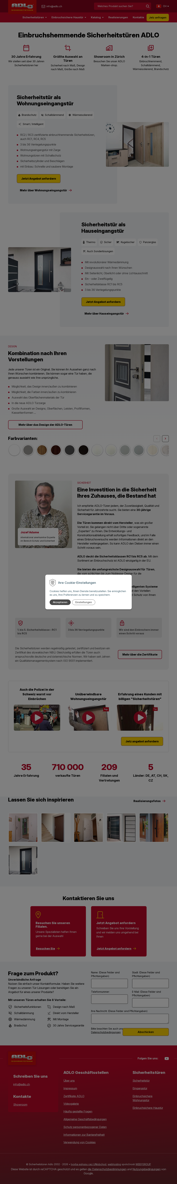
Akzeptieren (60, 602)
